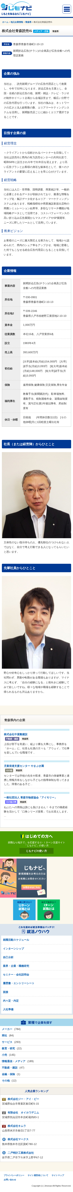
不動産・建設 (10, 1067)
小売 (4, 1054)
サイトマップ (58, 1175)
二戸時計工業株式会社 (21, 1152)
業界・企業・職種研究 (16, 965)
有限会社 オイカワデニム (23, 1112)
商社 (4, 1035)
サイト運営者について (38, 1175)
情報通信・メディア (13, 1061)
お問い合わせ (10, 1179)
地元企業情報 (17, 22)
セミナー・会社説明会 (16, 974)
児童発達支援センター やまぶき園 (24, 765)
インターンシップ (13, 948)
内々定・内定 (11, 1000)
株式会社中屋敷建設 (16, 734)
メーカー (7, 1029)
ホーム (5, 22)
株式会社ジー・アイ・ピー (23, 1098)
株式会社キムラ (17, 1125)
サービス (7, 1041)
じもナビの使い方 (36, 850)
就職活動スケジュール (16, 939)
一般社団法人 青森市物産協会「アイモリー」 (30, 797)
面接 (5, 991)
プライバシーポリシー (14, 1175)
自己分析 (8, 957)
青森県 (28, 22)
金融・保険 (8, 1074)
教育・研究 (8, 1048)
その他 (6, 1080)
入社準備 (8, 1009)
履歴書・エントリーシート (18, 983)
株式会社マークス (18, 1139)
